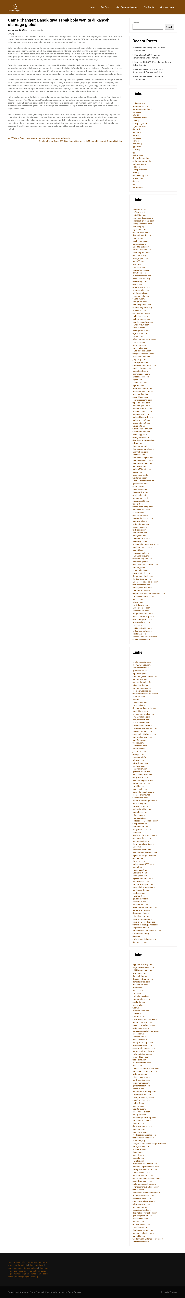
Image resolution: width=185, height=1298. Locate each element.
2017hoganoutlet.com (142, 970)
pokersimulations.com (142, 388)
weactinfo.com (139, 1109)
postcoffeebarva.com (142, 1045)
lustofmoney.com (140, 1227)
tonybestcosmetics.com (143, 596)
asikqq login (138, 155)
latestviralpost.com (141, 1077)
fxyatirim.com (139, 299)
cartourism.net (139, 901)
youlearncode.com (141, 296)
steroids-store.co (140, 826)
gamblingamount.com (142, 1216)
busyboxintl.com (140, 1039)
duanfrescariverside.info (144, 440)
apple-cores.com (140, 904)
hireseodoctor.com (141, 377)
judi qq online (139, 103)
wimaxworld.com (140, 798)
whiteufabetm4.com (141, 431)
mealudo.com (139, 1129)
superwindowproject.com (144, 887)
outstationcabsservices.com (145, 564)
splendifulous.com (141, 397)
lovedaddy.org (139, 1140)
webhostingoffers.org (142, 307)
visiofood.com (139, 512)
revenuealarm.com (141, 622)
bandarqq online (140, 118)
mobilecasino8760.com (143, 864)
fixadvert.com (139, 696)
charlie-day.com (140, 1132)
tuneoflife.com (139, 1236)
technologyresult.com (142, 304)
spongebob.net (139, 1036)
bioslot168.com (139, 634)
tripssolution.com (140, 348)
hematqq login (34, 1274)
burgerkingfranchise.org (143, 1051)
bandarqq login (21, 1265)
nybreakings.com (140, 561)
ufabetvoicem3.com (141, 420)
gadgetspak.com (140, 371)
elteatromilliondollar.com (144, 1048)
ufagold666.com (140, 521)
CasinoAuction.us (140, 873)
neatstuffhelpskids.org (143, 780)
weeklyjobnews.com (142, 1198)
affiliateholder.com (141, 1242)
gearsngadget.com (141, 374)
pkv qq (136, 135)
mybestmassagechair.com (144, 855)
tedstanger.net (139, 466)
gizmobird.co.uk (140, 670)
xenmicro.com (139, 267)
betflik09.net (138, 261)
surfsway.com (139, 327)
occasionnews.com (141, 1224)
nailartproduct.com (141, 330)
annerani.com (139, 748)
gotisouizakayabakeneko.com (146, 1031)
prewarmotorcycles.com (143, 714)
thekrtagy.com (139, 567)
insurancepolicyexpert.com (145, 728)
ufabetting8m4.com (141, 405)
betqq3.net (137, 867)
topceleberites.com (141, 403)
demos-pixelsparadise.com (145, 708)
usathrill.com (138, 550)
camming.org (139, 226)
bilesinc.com (138, 760)
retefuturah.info (140, 455)
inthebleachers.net (141, 916)
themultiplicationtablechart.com (147, 930)
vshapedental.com (141, 553)
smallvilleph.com (140, 769)
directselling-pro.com (142, 619)
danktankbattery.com (142, 1126)
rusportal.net (138, 1005)
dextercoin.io (138, 936)
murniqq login (20, 1274)
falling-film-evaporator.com (145, 1169)
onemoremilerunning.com (144, 1091)
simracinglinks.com (141, 717)
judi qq (136, 120)
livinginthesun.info (141, 1010)
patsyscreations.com (142, 250)
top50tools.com (140, 740)
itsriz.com (137, 1013)
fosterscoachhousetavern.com (146, 1068)
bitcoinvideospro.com (142, 1022)
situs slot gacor (167, 7)
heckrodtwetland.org (142, 849)
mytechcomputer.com (142, 631)
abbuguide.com (140, 301)
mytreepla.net (139, 385)
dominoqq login (36, 1265)
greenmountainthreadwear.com (147, 1178)
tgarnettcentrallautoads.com (145, 694)
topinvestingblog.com (142, 737)
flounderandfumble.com (143, 449)
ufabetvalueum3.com (142, 411)
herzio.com (138, 990)
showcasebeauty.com (142, 725)
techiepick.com (139, 530)
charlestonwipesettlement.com (146, 1192)
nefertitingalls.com (141, 247)
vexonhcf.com (139, 705)
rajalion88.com (139, 229)
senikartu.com (139, 1002)
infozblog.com (139, 815)
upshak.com (138, 1155)
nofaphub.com (139, 244)
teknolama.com (140, 1060)
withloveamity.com (141, 293)
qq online (137, 146)
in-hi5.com (137, 993)
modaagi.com (139, 766)
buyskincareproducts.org (144, 922)
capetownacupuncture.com (145, 1019)
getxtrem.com (139, 1106)
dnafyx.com (138, 284)
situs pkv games (140, 123)
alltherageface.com (141, 608)
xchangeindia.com (141, 570)
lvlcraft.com (138, 336)
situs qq (136, 149)
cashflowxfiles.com (141, 1100)
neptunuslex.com (140, 679)
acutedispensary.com (142, 1181)
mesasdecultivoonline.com (145, 1071)
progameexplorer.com (143, 613)
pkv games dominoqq (142, 109)
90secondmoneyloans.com (145, 339)
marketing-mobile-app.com (145, 1117)
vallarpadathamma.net (143, 1054)
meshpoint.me (139, 1034)
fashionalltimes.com (142, 585)
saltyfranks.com (140, 746)
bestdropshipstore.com (143, 322)
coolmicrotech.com (141, 573)
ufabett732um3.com (142, 469)
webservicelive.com (141, 639)
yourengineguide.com (142, 559)
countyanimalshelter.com (144, 1201)
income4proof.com (141, 252)
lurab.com (137, 625)
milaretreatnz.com (141, 763)
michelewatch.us (140, 685)
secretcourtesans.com (143, 218)
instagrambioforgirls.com (144, 1097)
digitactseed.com (140, 333)
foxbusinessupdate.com (143, 1138)
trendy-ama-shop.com (143, 507)
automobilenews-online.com (145, 582)
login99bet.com (140, 215)
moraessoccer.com (141, 783)
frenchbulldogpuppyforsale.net (146, 925)
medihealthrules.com (142, 547)
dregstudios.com (140, 777)
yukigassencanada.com (143, 353)
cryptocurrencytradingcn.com (146, 1187)
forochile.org (138, 786)
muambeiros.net (140, 812)
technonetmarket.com (142, 463)
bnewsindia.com (140, 527)
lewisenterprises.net (142, 276)
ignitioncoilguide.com (142, 628)
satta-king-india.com (142, 351)
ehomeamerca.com (141, 313)
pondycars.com (140, 535)
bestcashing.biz (140, 803)
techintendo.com (140, 316)
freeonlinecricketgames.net (145, 800)
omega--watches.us (142, 688)
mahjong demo (139, 164)
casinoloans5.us (140, 870)
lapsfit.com (137, 379)
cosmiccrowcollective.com (144, 1025)
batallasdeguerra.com (142, 774)
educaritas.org (139, 255)
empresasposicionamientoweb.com (149, 593)
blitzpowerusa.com (141, 1083)
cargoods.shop (139, 1016)
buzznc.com (138, 599)
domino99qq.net (140, 976)
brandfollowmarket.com (143, 1195)
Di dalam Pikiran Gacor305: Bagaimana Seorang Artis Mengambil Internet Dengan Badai (80, 141)
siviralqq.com (139, 1161)
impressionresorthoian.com (145, 1164)
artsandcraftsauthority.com (145, 636)
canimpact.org (139, 896)
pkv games (138, 187)
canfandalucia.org (141, 556)
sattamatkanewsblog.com (144, 1184)
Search (136, 23)
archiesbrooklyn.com (142, 809)
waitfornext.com (140, 478)
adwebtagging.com (141, 1204)
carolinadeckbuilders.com (144, 734)
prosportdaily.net (140, 498)
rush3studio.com (140, 984)
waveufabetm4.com (141, 423)
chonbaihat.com (140, 818)
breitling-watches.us (142, 691)
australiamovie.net (141, 668)
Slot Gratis (149, 7)
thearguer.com (139, 1114)
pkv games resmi (140, 106)
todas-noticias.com (141, 999)
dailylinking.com (140, 281)
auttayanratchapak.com (143, 1042)
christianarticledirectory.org (145, 939)
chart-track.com (140, 789)
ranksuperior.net (140, 1207)
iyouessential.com (141, 290)
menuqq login (14, 1262)
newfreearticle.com (141, 1080)
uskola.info (137, 472)
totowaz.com (138, 1190)
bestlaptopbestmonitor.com (145, 835)
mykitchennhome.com (143, 878)
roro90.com (138, 987)
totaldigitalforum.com (142, 587)
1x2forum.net (139, 212)
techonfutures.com (141, 538)
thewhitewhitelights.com (143, 844)
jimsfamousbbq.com (142, 662)
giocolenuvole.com (141, 287)
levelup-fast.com (140, 382)
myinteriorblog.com (141, 524)
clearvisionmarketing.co (143, 481)
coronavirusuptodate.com (144, 365)
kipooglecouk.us (140, 875)
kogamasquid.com (141, 927)
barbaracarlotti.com (141, 910)
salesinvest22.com (141, 501)
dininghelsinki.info (141, 437)
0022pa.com (138, 754)
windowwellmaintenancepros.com (148, 1239)
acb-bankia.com (140, 1149)
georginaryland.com (142, 838)
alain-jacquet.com (141, 1028)
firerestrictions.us (140, 806)
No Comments (36, 30)
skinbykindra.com (140, 605)
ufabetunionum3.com (142, 408)
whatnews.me (139, 486)
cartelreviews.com (141, 325)
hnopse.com (138, 1221)
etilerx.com (138, 443)
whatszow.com (139, 310)
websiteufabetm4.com (143, 429)
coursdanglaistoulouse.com (145, 676)
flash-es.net (138, 1152)
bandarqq (137, 112)
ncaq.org (137, 264)
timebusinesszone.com (143, 1230)
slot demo (137, 167)
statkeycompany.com (142, 731)
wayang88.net (139, 426)
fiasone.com (138, 1123)
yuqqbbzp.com (139, 359)
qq (134, 152)
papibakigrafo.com (141, 890)
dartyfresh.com (139, 273)
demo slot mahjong (141, 158)
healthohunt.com (140, 452)
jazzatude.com (139, 751)
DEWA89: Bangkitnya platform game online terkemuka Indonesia (39, 138)
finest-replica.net (140, 492)
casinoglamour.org (141, 933)
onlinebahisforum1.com (143, 221)
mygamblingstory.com (142, 964)
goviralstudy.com (140, 899)
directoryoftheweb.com (143, 979)
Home (92, 7)
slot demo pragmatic (142, 161)
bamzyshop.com (140, 533)
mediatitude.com (140, 711)
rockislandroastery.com (143, 616)
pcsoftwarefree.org (141, 278)
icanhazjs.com (139, 893)
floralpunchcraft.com (142, 1120)
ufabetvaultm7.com (141, 414)
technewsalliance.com (143, 460)
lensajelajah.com (140, 258)
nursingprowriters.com (143, 1175)
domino (136, 181)
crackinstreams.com (142, 368)
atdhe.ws (137, 847)
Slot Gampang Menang (127, 7)
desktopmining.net (141, 913)
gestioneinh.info (140, 495)
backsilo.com (138, 1158)
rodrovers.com (139, 345)
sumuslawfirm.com (141, 1172)
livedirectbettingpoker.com (144, 1135)
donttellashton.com (141, 982)
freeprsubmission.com (143, 518)
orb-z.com (137, 1065)
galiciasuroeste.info (141, 772)
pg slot (33, 1271)
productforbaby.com (142, 1062)
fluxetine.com (139, 861)
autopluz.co (138, 699)
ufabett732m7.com (141, 509)
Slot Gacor (106, 7)
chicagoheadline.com (142, 224)
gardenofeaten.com (141, 1086)
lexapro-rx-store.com (142, 919)
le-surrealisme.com (141, 722)
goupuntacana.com (141, 232)
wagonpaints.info (140, 475)
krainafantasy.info (141, 996)
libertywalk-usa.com (142, 665)
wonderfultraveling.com (143, 792)
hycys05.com (139, 1088)
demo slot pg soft (140, 175)
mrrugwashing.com (141, 1146)
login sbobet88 (139, 126)
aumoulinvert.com (141, 881)
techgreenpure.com (141, 319)
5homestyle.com (140, 942)
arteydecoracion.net (142, 829)
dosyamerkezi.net (141, 720)
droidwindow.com (140, 515)
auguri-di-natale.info (142, 682)
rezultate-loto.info (140, 394)
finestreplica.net (140, 446)
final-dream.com (140, 489)
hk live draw (138, 178)
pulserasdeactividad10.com (145, 907)
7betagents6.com (140, 362)
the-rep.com (138, 743)
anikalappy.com (140, 434)
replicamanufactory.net (143, 391)
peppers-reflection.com (143, 1233)
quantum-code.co (141, 483)
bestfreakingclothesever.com (146, 1166)
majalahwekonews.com (143, 967)
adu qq (136, 115)
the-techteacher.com (142, 579)
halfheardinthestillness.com (145, 852)
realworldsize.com (141, 1057)
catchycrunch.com (141, 241)
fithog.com (137, 832)
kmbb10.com (138, 1103)
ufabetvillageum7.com (143, 417)
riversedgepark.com (142, 235)
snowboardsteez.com (142, 1094)
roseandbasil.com (141, 841)
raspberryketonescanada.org (146, 544)
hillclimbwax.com (140, 1218)
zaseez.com (138, 238)
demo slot (137, 129)
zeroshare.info (139, 757)
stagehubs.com (140, 209)
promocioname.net (141, 795)
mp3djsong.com (140, 673)
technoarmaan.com (141, 590)
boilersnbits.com (140, 1074)
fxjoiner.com (138, 602)
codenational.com (141, 611)
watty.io (136, 1008)
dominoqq (137, 144)
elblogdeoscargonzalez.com (145, 821)
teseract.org (138, 504)
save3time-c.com (140, 702)
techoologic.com (140, 541)
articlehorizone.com (141, 356)
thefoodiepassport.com (143, 884)
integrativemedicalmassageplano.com (150, 1143)
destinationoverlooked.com (145, 1213)
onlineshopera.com (141, 270)
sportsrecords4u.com (142, 400)
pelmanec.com (139, 973)
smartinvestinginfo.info (143, 457)
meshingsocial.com (141, 1112)
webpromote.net (140, 823)
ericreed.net (138, 858)
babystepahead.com (142, 1210)
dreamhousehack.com (143, 576)
